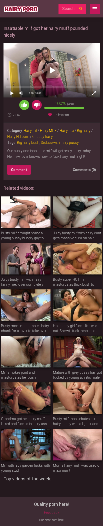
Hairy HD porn (18, 137)
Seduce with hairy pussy (60, 143)
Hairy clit (30, 131)
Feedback (51, 513)
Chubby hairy (42, 137)
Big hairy (83, 131)
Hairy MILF (48, 131)
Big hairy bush (28, 143)
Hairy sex (67, 131)
